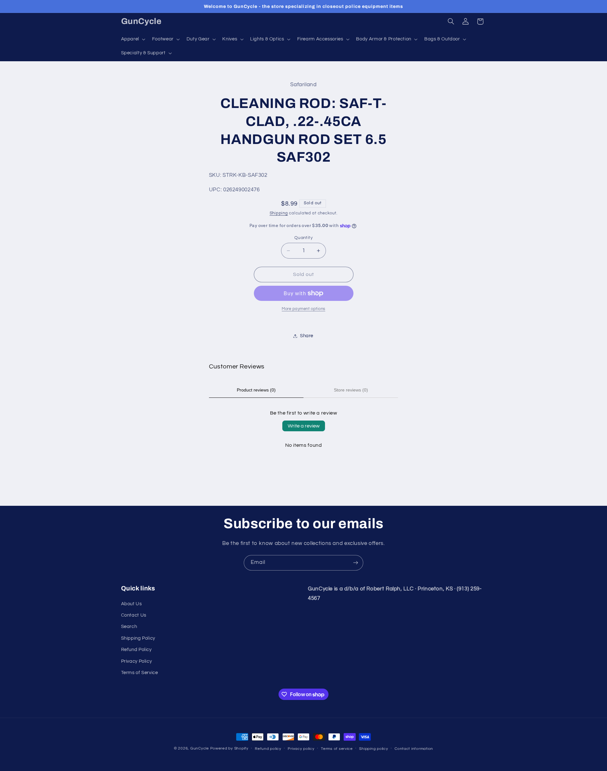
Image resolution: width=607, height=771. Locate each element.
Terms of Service (139, 672)
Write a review (304, 425)
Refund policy (268, 748)
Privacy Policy (136, 661)
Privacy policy (301, 748)
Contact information (414, 748)
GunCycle (199, 748)
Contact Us (133, 615)
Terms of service (337, 748)
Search (129, 626)
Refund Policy (136, 649)
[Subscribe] (355, 563)
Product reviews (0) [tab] (256, 389)
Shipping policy (373, 748)
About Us (131, 603)
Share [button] (306, 335)
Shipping (279, 214)
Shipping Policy (138, 638)
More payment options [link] (303, 309)
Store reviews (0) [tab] (351, 389)
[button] (132, 39)
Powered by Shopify (229, 748)
